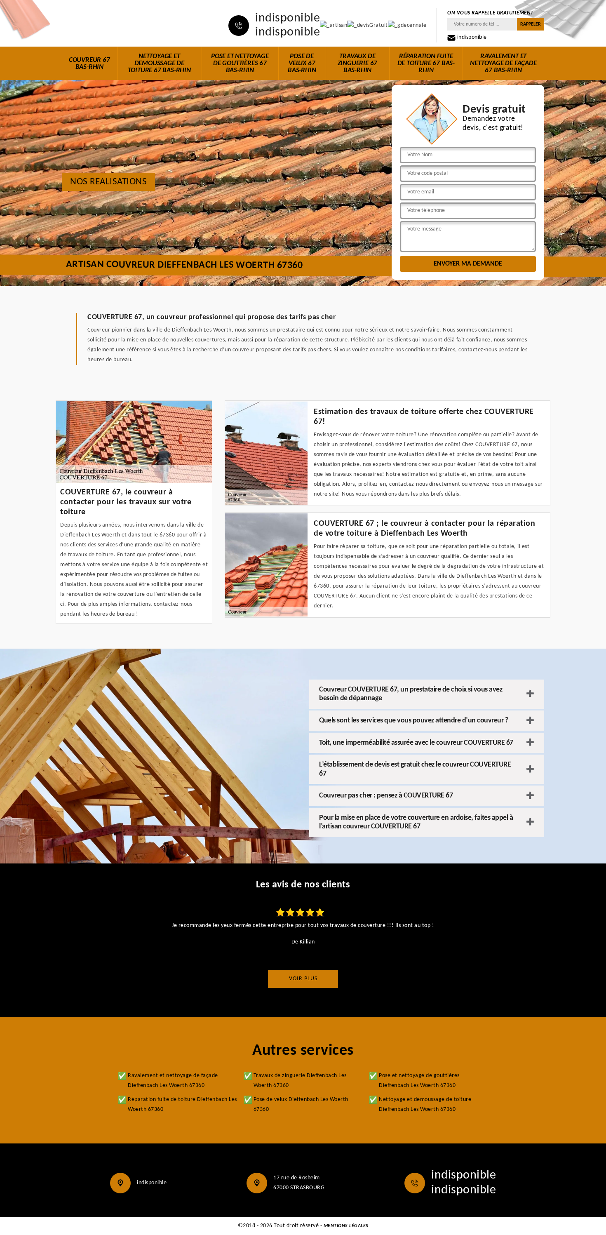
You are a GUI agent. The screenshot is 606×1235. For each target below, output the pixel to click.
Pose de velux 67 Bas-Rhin (302, 63)
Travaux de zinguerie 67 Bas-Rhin (358, 63)
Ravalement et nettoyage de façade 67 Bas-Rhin (503, 63)
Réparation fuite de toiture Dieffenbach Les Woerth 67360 (182, 1104)
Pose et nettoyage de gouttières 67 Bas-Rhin (240, 63)
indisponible (287, 19)
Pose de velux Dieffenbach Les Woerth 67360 (301, 1104)
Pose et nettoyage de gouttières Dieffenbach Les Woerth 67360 (419, 1081)
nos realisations (108, 182)
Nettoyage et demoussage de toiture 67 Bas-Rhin (159, 63)
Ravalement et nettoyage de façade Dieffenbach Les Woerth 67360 (173, 1081)
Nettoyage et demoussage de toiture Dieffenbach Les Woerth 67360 (425, 1104)
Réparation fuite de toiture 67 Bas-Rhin (426, 63)
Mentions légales (346, 1225)
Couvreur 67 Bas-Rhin (89, 63)
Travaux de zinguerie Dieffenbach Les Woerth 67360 (300, 1081)
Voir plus (303, 979)
